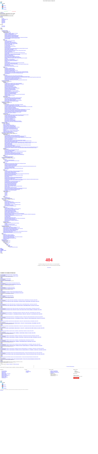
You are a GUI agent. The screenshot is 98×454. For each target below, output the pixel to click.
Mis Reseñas (3, 22)
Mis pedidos (3, 20)
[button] (49, 3)
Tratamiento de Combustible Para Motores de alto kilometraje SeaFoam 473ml (10, 284)
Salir (2, 23)
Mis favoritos (3, 21)
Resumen (3, 18)
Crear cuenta (3, 26)
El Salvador (4, 388)
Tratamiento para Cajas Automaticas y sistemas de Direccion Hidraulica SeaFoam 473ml (11, 292)
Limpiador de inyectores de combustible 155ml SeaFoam (7, 288)
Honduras (4, 5)
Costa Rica (4, 7)
